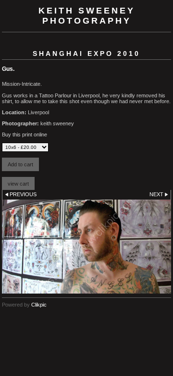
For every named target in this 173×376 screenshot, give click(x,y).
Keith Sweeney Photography (86, 16)
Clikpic (39, 305)
